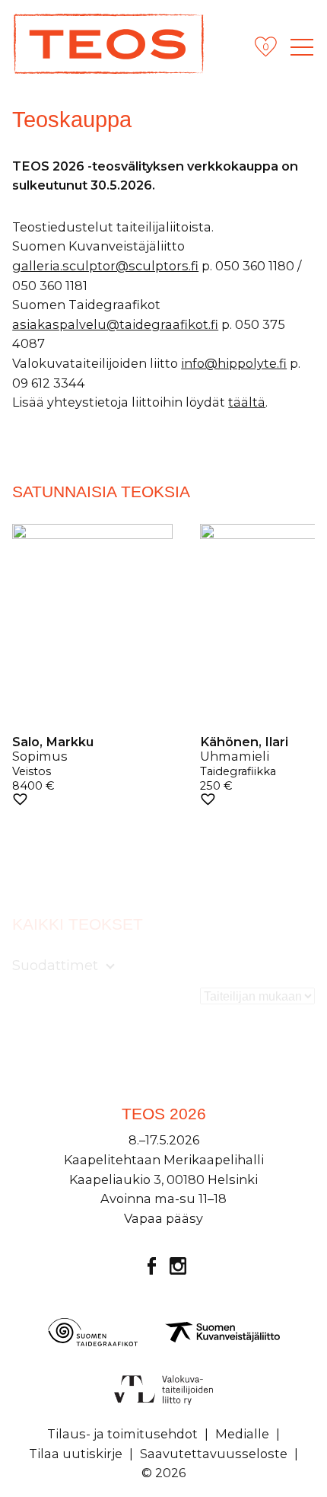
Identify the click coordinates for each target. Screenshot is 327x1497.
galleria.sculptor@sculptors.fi (105, 265)
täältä (246, 402)
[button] (20, 799)
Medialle (242, 1433)
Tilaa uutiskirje (75, 1453)
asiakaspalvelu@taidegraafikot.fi (115, 324)
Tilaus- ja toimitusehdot (122, 1433)
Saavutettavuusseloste (213, 1453)
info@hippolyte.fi (234, 363)
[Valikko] (301, 47)
